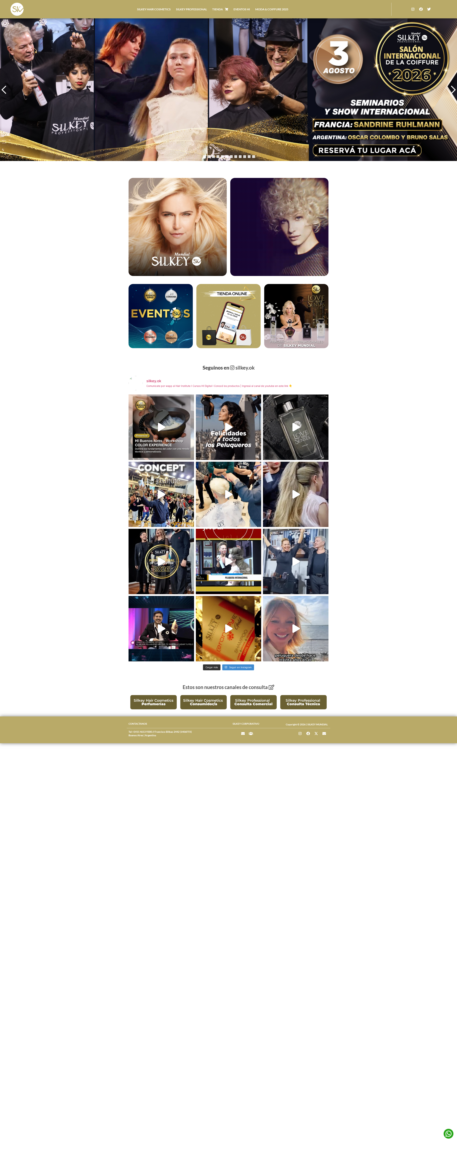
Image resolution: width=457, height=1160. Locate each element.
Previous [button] (4, 90)
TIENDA (218, 9)
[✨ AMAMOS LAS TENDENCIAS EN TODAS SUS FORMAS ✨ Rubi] (295, 494)
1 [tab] (204, 156)
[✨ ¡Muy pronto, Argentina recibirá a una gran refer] (295, 628)
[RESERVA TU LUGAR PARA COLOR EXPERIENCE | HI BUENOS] (161, 427)
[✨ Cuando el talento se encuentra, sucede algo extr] (295, 561)
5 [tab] (222, 156)
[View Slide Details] (228, 89)
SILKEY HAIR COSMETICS (154, 9)
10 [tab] (244, 156)
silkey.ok (229, 368)
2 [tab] (209, 156)
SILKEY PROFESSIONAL (191, 9)
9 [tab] (240, 156)
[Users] (251, 733)
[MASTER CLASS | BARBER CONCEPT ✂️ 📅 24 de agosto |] (161, 494)
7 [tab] (231, 156)
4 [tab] (218, 156)
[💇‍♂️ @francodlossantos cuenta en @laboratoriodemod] (161, 628)
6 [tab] (226, 156)
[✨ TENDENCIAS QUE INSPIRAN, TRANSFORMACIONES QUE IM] (161, 561)
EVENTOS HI (241, 9)
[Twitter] (429, 9)
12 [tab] (253, 156)
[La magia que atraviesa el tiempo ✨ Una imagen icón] (228, 427)
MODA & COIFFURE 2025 (271, 9)
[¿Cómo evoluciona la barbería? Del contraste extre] (228, 494)
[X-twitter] (316, 733)
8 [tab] (235, 156)
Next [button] (452, 90)
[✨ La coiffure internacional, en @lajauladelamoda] (228, 561)
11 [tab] (249, 156)
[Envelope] (243, 733)
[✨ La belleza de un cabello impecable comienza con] (228, 628)
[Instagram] (412, 9)
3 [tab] (213, 156)
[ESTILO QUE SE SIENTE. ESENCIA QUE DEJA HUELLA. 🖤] (295, 427)
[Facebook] (421, 9)
